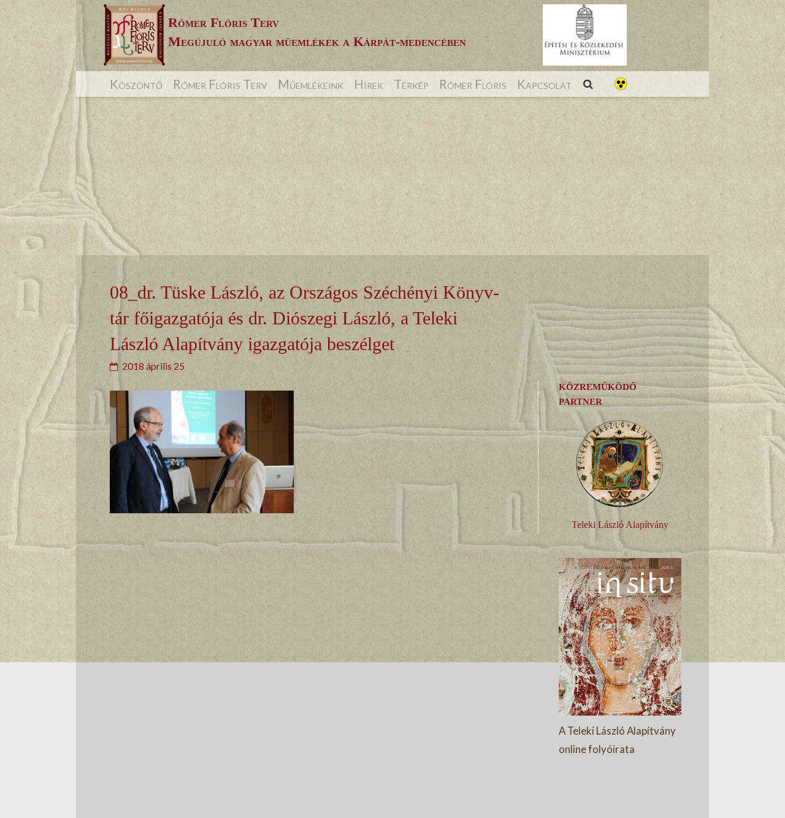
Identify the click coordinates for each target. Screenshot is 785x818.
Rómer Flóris (473, 84)
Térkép (411, 84)
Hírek (368, 84)
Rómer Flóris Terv (220, 84)
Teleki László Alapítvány (620, 524)
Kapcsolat (544, 84)
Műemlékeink (310, 84)
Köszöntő (136, 84)
